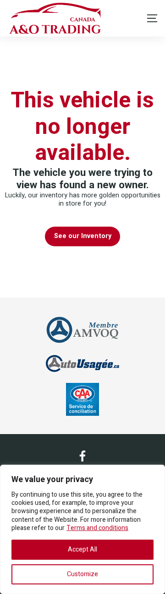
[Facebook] (82, 456)
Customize (82, 574)
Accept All (82, 549)
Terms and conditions (97, 528)
